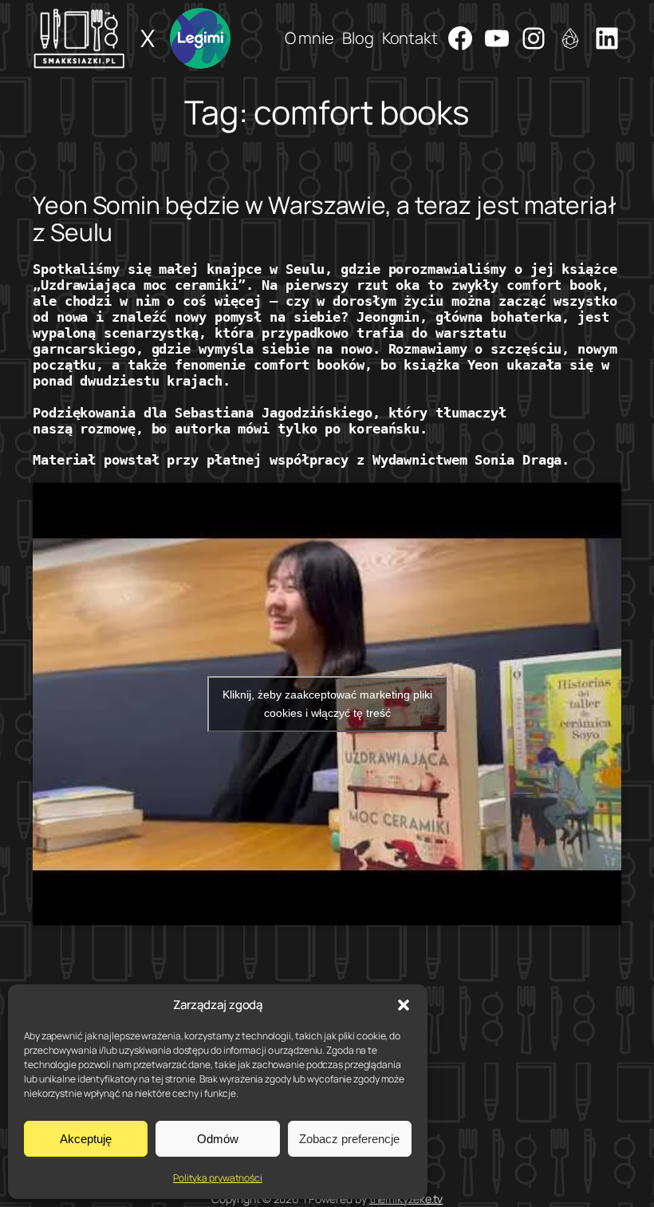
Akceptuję (86, 1139)
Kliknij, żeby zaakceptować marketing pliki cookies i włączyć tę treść (327, 703)
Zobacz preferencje (349, 1139)
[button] (404, 1005)
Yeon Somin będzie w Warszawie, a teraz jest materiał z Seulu (325, 218)
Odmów (217, 1139)
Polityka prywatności (217, 1178)
